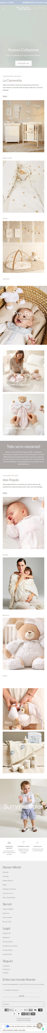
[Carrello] (44, 8)
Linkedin (6, 973)
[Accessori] (23, 249)
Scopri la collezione (23, 319)
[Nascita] (23, 524)
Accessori (6, 279)
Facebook (6, 966)
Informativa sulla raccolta (14, 1030)
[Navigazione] (3, 8)
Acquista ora (23, 63)
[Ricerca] (35, 8)
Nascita (5, 555)
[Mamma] (23, 585)
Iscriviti (21, 996)
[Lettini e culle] (23, 128)
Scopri (5, 96)
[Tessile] (23, 188)
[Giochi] (23, 645)
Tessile (5, 218)
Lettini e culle (7, 158)
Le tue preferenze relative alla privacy (26, 1026)
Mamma (6, 615)
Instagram (6, 969)
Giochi (5, 676)
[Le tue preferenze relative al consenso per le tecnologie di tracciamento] (43, 1029)
